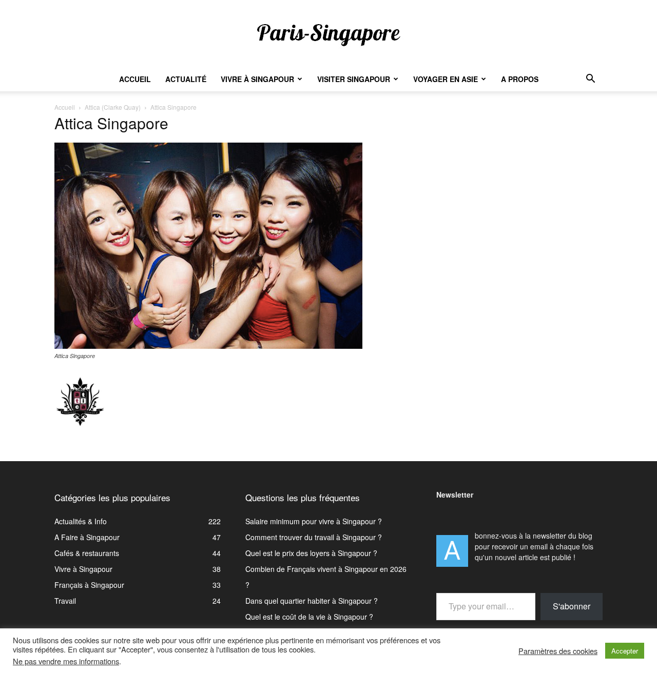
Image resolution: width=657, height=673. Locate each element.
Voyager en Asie (445, 79)
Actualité (185, 79)
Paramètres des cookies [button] (557, 651)
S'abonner (571, 606)
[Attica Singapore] (208, 346)
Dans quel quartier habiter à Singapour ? (311, 601)
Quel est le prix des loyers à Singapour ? (311, 553)
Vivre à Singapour (257, 79)
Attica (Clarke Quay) (113, 107)
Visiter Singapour (353, 79)
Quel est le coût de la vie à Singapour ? (309, 616)
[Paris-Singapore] (328, 34)
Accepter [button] (624, 651)
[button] (590, 80)
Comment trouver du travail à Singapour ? (313, 537)
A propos (519, 79)
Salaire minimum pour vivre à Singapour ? (313, 521)
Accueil (135, 79)
